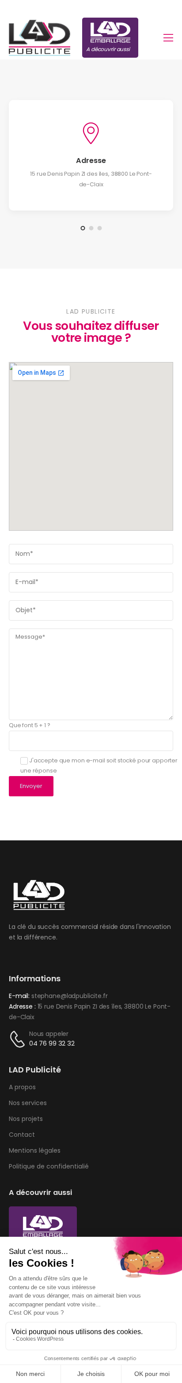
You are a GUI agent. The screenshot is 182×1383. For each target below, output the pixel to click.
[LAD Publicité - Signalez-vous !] (39, 38)
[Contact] (19, 1039)
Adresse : (23, 1006)
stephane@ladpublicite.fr (69, 995)
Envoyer (31, 786)
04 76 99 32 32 (52, 1043)
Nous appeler (48, 1033)
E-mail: (19, 995)
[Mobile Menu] (168, 38)
